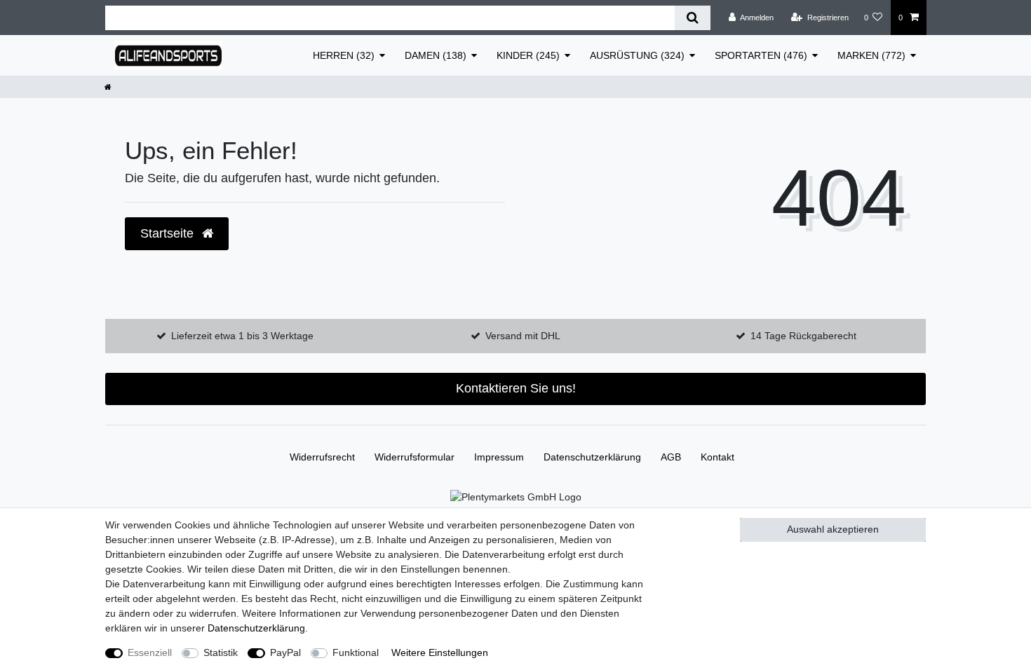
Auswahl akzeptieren (833, 529)
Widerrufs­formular (414, 457)
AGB (671, 457)
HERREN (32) (344, 55)
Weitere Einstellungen (439, 652)
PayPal (285, 652)
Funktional (355, 652)
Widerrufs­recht (322, 457)
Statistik (220, 652)
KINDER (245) (528, 55)
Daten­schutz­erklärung (592, 457)
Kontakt (717, 457)
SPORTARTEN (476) (761, 55)
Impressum (499, 457)
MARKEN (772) (871, 55)
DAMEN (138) (435, 55)
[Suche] (692, 18)
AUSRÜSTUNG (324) (637, 55)
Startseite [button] (168, 233)
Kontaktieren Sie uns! (516, 388)
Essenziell (150, 652)
